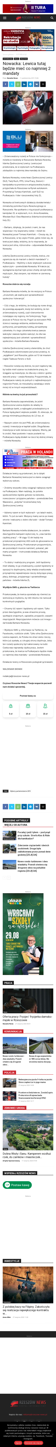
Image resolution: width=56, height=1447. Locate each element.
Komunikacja (13, 1031)
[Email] (43, 84)
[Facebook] (5, 84)
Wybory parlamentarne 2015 (20, 791)
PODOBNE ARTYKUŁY (16, 820)
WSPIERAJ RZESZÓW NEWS (20, 1173)
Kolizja (6, 852)
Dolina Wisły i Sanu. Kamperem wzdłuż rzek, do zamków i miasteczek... (27, 1155)
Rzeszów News (12, 78)
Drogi (5, 868)
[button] (4, 18)
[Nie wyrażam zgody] (52, 1434)
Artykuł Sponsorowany (11, 1161)
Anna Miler (7, 1317)
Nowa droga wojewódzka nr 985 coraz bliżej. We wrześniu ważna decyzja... (40, 1059)
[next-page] (8, 877)
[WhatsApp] (18, 84)
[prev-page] (4, 877)
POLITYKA (24, 59)
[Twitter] (11, 84)
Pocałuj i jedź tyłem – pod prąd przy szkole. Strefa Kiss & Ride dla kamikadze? (34, 835)
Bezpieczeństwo (9, 839)
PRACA (8, 983)
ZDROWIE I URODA (14, 1108)
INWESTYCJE (11, 1261)
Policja (9, 1072)
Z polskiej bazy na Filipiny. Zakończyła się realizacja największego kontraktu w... (26, 1310)
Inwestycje (7, 1302)
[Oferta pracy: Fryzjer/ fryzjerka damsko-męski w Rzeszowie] (28, 1000)
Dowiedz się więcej (33, 1443)
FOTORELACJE (21, 54)
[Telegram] (30, 84)
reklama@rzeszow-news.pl (35, 1414)
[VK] (36, 84)
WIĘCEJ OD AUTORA (15, 824)
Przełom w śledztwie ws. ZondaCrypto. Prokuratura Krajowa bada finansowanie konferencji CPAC (35, 1095)
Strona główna (8, 54)
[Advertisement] (28, 755)
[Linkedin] (24, 84)
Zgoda (18, 1443)
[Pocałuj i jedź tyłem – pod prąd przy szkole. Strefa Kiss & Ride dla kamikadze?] (9, 835)
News (16, 59)
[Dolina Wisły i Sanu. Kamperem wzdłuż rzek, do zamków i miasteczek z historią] (28, 1131)
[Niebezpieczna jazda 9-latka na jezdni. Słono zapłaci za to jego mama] (9, 1083)
